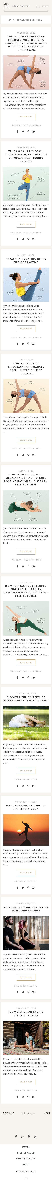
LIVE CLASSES (26, 1153)
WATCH (26, 1147)
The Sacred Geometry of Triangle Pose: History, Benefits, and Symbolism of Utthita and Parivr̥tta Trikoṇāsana (26, 43)
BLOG (26, 1164)
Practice (32, 780)
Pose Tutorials (32, 125)
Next (47, 1113)
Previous (7, 1113)
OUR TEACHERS (26, 1159)
